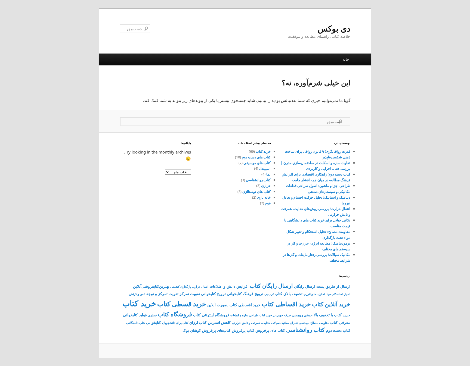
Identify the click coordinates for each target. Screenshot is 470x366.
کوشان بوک (192, 330)
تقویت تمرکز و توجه (162, 293)
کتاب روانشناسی (258, 179)
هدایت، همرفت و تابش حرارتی (251, 323)
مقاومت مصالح (319, 323)
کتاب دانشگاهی (135, 323)
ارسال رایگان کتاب (271, 285)
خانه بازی (264, 197)
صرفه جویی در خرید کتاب (275, 315)
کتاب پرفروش (243, 330)
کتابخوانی (153, 322)
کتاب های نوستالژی (256, 191)
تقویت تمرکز (190, 293)
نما (268, 174)
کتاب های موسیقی (257, 162)
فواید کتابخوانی (135, 314)
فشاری (152, 315)
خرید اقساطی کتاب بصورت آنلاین (234, 304)
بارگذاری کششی (180, 287)
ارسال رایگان (304, 286)
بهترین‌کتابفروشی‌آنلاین (151, 286)
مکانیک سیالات (280, 323)
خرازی (266, 185)
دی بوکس (334, 28)
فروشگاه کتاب (175, 314)
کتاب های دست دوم (256, 157)
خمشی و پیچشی (302, 315)
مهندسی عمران (299, 323)
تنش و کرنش (137, 294)
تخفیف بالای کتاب (288, 293)
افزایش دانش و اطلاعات (229, 286)
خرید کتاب (263, 151)
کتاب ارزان (198, 322)
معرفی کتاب (340, 322)
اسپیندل (265, 168)
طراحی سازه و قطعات (244, 315)
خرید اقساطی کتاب (286, 304)
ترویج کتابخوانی (213, 293)
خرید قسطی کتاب (181, 303)
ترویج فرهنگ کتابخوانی (245, 293)
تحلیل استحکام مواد (338, 294)
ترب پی (269, 294)
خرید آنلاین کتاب (331, 304)
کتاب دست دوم (338, 330)
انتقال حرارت (200, 287)
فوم (268, 203)
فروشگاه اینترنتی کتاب (211, 314)
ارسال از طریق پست (333, 286)
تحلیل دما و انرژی (314, 294)
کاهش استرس (219, 322)
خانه (346, 59)
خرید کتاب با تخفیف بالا (332, 314)
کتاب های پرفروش (270, 330)
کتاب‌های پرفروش (216, 330)
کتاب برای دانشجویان (175, 323)
